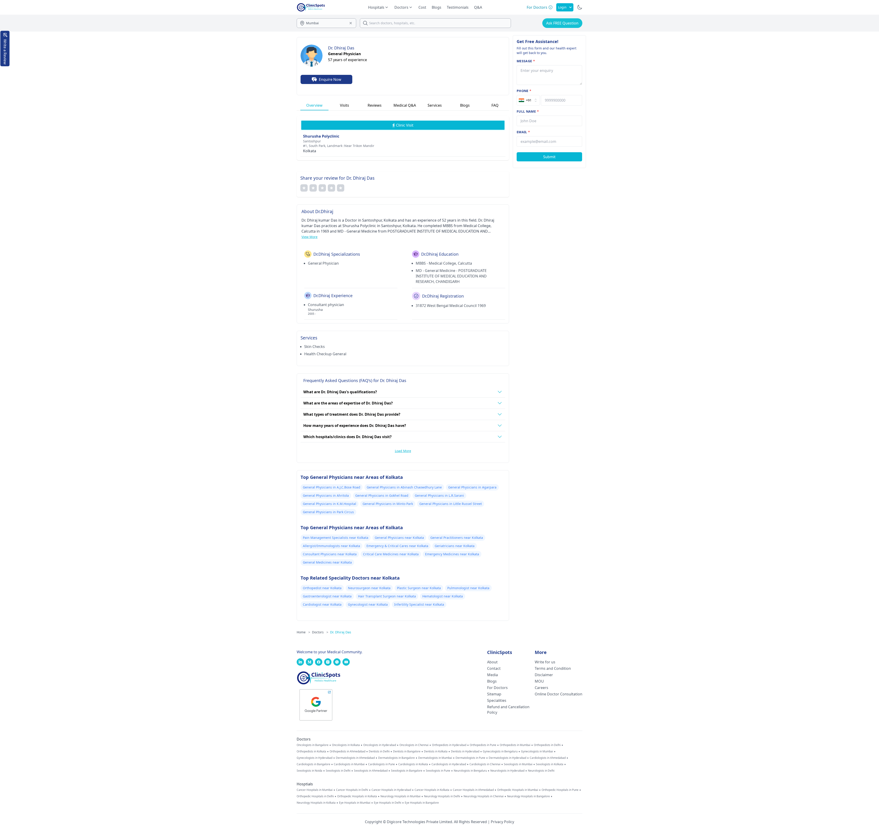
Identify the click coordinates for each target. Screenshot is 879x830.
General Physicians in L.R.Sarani (439, 495)
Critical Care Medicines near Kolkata (391, 554)
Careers (541, 687)
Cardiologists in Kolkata (413, 764)
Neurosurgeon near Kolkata (369, 588)
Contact (494, 668)
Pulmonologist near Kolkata (468, 588)
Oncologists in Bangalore (312, 745)
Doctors (320, 632)
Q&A (478, 7)
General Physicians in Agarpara (472, 487)
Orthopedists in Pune (483, 745)
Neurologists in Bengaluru (470, 771)
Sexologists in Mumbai (518, 764)
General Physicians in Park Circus (328, 512)
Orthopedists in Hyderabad (449, 745)
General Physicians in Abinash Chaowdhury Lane (404, 487)
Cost (422, 7)
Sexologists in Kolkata (549, 764)
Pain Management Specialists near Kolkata (335, 537)
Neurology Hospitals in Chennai (484, 796)
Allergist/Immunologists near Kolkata (331, 546)
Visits (344, 105)
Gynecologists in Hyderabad (314, 758)
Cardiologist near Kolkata (322, 604)
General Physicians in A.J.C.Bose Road (331, 487)
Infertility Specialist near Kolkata (419, 604)
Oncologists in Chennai (414, 745)
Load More (403, 451)
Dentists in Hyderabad (465, 751)
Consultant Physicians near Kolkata (330, 554)
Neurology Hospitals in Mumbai (400, 796)
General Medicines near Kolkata (327, 562)
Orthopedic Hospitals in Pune (560, 790)
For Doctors (497, 687)
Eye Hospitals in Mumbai (354, 803)
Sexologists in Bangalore (406, 771)
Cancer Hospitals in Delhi (352, 790)
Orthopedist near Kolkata (322, 588)
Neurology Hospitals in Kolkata (316, 803)
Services (435, 105)
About (492, 662)
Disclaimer (544, 674)
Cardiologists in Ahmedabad (548, 758)
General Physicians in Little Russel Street (450, 504)
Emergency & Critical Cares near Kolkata (397, 546)
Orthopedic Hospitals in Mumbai (517, 790)
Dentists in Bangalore (407, 751)
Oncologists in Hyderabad (379, 745)
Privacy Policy (502, 821)
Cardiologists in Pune (381, 764)
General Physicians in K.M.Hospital (329, 504)
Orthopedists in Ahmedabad (347, 751)
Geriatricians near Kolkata (455, 546)
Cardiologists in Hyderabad (448, 764)
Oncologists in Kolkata (346, 745)
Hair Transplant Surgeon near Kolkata (387, 596)
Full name (528, 111)
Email (523, 132)
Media (492, 674)
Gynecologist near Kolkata (368, 604)
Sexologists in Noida (309, 771)
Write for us (545, 662)
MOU (539, 681)
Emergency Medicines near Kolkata (452, 554)
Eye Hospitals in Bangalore (422, 803)
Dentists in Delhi (379, 751)
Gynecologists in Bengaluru (500, 751)
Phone (524, 91)
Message (526, 61)
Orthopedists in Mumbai (515, 745)
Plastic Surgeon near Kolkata (419, 588)
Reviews (375, 105)
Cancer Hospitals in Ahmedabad (473, 790)
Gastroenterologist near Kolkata (327, 596)
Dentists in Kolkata (436, 751)
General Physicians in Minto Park (388, 504)
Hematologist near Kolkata (442, 596)
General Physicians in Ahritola (326, 495)
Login (562, 7)
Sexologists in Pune (438, 771)
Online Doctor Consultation (558, 694)
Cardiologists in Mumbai (349, 764)
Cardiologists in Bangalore (313, 764)
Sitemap (494, 694)
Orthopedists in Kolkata (311, 751)
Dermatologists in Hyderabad (507, 758)
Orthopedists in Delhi (547, 745)
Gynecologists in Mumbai (537, 751)
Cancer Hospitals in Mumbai (315, 790)
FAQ (495, 105)
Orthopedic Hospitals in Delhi (315, 796)
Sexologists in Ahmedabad (371, 771)
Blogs (436, 7)
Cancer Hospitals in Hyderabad (391, 790)
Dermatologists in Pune (470, 758)
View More (309, 237)
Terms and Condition (553, 668)
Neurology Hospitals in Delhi (442, 796)
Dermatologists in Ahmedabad (355, 758)
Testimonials (458, 7)
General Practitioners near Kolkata (456, 537)
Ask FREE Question (562, 23)
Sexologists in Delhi (338, 771)
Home (303, 632)
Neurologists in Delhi (541, 771)
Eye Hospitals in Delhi (387, 803)
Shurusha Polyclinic (321, 136)
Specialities (496, 700)
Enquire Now (330, 79)
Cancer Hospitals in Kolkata (432, 790)
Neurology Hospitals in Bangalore (528, 796)
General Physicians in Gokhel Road (381, 495)
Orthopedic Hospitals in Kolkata (357, 796)
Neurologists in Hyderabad (507, 771)
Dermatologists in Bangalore (396, 758)
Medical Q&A (404, 105)
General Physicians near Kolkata (399, 537)
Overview (314, 105)
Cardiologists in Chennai (484, 764)
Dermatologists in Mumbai (435, 758)
